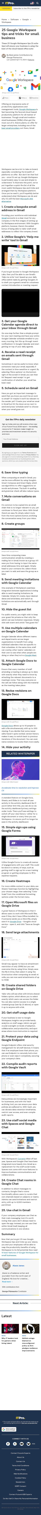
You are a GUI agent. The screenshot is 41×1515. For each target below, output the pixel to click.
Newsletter (35, 98)
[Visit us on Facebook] (8, 1444)
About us (20, 1457)
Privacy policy (20, 1470)
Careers (20, 1490)
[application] (20, 301)
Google (25, 19)
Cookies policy (20, 1478)
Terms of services (28, 453)
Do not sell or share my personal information (20, 1498)
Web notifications (20, 1474)
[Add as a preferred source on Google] (9, 1429)
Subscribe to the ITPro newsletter (27, 8)
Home (4, 19)
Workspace (6, 22)
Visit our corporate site (29, 1423)
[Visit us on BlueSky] (28, 1444)
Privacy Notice (31, 455)
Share (7, 98)
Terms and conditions (20, 1465)
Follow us (24, 98)
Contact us (20, 1461)
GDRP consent (20, 1486)
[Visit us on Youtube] (21, 1444)
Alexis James (14, 55)
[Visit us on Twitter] (15, 1444)
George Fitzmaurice (14, 57)
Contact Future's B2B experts (20, 1494)
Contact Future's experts (20, 1453)
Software (15, 19)
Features (31, 60)
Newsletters (20, 1482)
